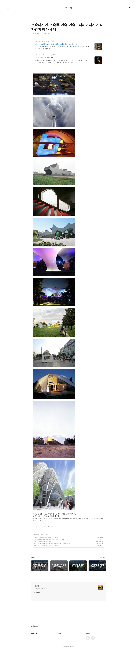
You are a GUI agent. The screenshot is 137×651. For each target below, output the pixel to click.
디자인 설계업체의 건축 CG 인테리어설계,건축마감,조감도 (57, 44)
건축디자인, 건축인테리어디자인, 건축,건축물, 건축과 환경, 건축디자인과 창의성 (51, 543)
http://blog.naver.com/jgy (43, 41)
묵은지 (36, 586)
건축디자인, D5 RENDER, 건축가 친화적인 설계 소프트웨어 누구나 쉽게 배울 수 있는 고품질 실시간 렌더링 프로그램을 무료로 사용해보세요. (63, 61)
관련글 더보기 (102, 557)
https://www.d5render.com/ (43, 55)
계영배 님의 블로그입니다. (41, 588)
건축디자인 (36, 534)
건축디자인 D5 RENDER (44, 58)
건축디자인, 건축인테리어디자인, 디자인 (42, 541)
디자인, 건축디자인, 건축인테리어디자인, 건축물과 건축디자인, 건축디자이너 (50, 539)
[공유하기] (40, 526)
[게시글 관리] (42, 526)
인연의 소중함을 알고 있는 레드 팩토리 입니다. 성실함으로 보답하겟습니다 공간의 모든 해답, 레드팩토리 (62, 48)
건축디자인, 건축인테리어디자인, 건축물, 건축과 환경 (45, 537)
